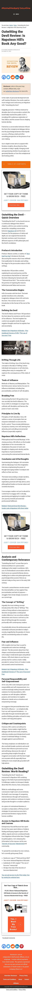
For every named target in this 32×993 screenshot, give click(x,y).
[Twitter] (8, 77)
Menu (17, 14)
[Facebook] (4, 77)
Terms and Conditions (12, 989)
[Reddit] (13, 77)
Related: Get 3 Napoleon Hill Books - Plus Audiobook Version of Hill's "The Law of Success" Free (15, 333)
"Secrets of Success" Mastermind (13, 844)
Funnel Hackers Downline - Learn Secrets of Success (16, 8)
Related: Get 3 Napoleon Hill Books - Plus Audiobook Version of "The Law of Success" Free (16, 671)
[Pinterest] (22, 77)
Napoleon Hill (12, 231)
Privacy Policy (22, 989)
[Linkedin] (17, 77)
